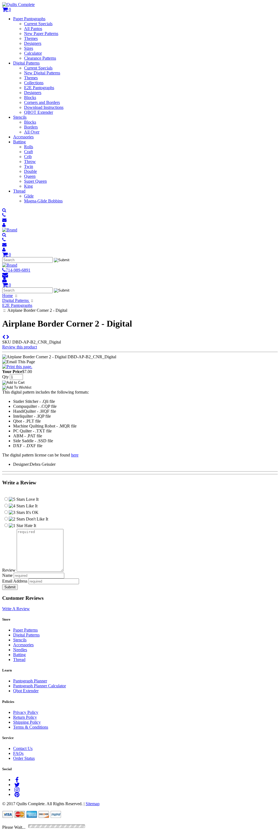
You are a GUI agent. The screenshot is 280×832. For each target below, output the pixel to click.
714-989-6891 (18, 270)
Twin (28, 166)
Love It (32, 499)
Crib (28, 156)
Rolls (28, 146)
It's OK (32, 512)
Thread (19, 191)
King (28, 186)
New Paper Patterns (41, 33)
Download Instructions (43, 107)
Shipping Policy (27, 722)
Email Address (14, 581)
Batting (19, 141)
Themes (31, 38)
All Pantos (33, 28)
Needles (20, 649)
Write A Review (16, 608)
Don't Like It (36, 519)
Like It (31, 506)
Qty (5, 376)
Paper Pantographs (29, 18)
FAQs (18, 753)
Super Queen (35, 181)
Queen (30, 176)
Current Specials (38, 23)
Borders (31, 127)
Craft (28, 151)
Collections (33, 82)
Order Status (24, 758)
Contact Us (23, 748)
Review (9, 570)
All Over (31, 132)
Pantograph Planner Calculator (39, 685)
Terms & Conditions (30, 727)
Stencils (20, 117)
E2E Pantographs (39, 87)
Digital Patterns (26, 63)
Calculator (33, 53)
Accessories (23, 137)
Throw (30, 161)
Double (30, 171)
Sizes (28, 48)
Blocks (30, 97)
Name (7, 575)
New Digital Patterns (42, 73)
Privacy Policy (25, 712)
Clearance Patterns (40, 58)
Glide (29, 196)
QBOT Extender (38, 112)
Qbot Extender (26, 690)
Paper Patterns (25, 630)
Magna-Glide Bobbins (43, 201)
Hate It (29, 525)
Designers (32, 43)
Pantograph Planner (30, 681)
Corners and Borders (42, 102)
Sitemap (93, 803)
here (74, 455)
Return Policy (25, 717)
